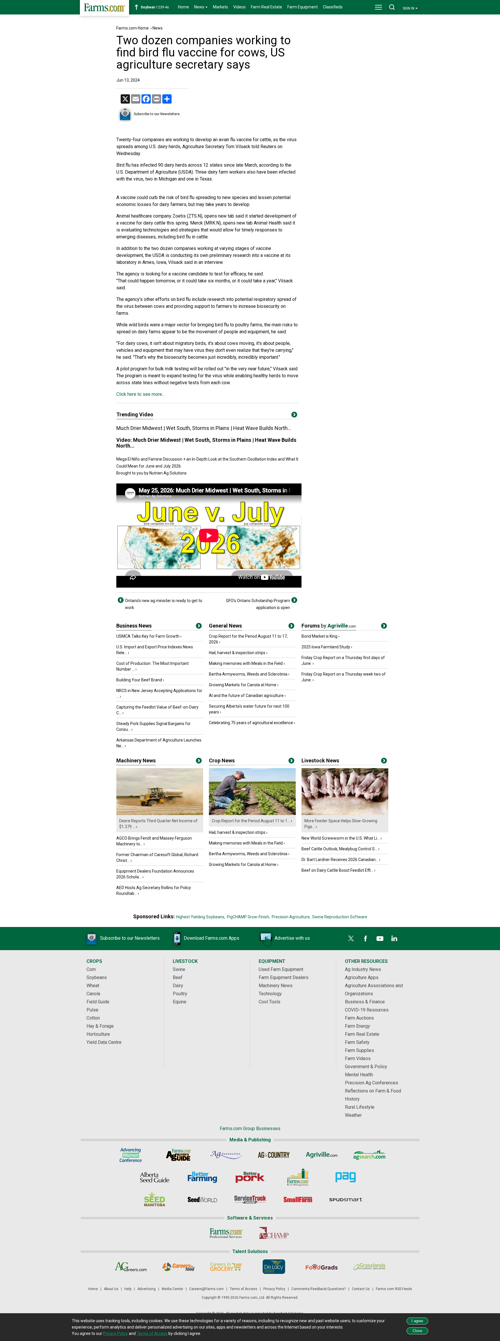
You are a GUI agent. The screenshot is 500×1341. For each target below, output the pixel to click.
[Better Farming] (202, 1177)
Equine (179, 1002)
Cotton (93, 1018)
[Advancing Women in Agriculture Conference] (131, 1155)
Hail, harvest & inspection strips (237, 652)
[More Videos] (294, 415)
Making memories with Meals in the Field (246, 663)
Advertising (146, 1289)
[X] (351, 938)
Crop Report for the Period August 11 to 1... (251, 820)
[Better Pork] (250, 1177)
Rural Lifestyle (359, 1107)
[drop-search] (392, 7)
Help (127, 1289)
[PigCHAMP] (274, 1233)
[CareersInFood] (178, 1266)
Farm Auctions (359, 1018)
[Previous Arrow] (120, 600)
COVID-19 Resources (367, 1010)
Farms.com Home (132, 28)
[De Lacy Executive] (274, 1266)
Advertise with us (292, 938)
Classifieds (333, 7)
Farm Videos (358, 1058)
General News (225, 626)
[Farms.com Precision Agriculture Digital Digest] (346, 1177)
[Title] (198, 627)
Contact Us (361, 1289)
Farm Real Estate (266, 7)
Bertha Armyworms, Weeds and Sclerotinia (248, 674)
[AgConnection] (226, 1155)
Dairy (178, 985)
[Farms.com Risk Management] (298, 1177)
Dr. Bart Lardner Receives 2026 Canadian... (340, 859)
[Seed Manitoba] (155, 1199)
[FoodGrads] (322, 1266)
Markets (220, 7)
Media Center (172, 1289)
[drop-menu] (378, 7)
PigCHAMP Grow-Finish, (248, 917)
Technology (270, 993)
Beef (178, 977)
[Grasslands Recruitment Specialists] (369, 1266)
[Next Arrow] (294, 600)
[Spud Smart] (346, 1199)
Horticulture (98, 1034)
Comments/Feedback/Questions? (318, 1289)
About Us (111, 1289)
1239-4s (155, 7)
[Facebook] (365, 938)
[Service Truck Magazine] (250, 1199)
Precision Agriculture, (291, 917)
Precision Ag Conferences (371, 1083)
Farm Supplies (359, 1050)
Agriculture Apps (361, 977)
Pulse (92, 1010)
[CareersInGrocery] (226, 1266)
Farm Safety (357, 1042)
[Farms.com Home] (104, 8)
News (157, 28)
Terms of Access (243, 1289)
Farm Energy (357, 1026)
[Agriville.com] (322, 1155)
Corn (91, 969)
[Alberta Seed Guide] (155, 1177)
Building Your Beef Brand (139, 680)
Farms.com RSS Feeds (394, 1289)
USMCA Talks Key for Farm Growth (147, 636)
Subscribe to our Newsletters (157, 114)
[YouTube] (380, 938)
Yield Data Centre (104, 1042)
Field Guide (98, 1002)
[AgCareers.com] (131, 1266)
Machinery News (136, 760)
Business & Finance (365, 1002)
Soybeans (97, 977)
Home (183, 7)
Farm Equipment (302, 7)
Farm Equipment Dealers (283, 977)
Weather (353, 1115)
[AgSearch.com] (369, 1155)
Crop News (222, 760)
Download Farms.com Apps (211, 938)
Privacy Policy (274, 1289)
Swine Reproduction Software (339, 917)
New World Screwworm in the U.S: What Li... (341, 838)
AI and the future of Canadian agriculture (246, 695)
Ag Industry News (363, 969)
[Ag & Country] (274, 1155)
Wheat (93, 985)
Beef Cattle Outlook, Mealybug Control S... (339, 849)
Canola (93, 993)
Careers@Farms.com (206, 1289)
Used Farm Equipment (281, 969)
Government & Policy (366, 1066)
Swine (179, 969)
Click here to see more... (140, 394)
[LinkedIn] (394, 938)
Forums (329, 626)
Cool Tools (269, 1002)
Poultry (180, 993)
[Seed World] (202, 1199)
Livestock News (320, 760)
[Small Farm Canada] (298, 1199)
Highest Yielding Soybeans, (200, 917)
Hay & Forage (100, 1026)
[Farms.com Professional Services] (226, 1233)
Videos (239, 7)
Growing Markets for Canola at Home (242, 685)
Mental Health (359, 1074)
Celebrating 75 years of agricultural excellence (251, 722)
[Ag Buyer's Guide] (178, 1155)
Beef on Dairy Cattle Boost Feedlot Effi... (337, 870)
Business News (134, 626)
